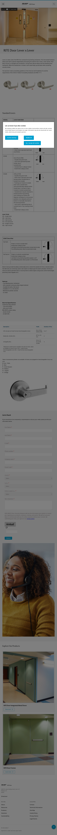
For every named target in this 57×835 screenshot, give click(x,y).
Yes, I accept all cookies (32, 143)
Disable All (29, 137)
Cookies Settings (11, 137)
